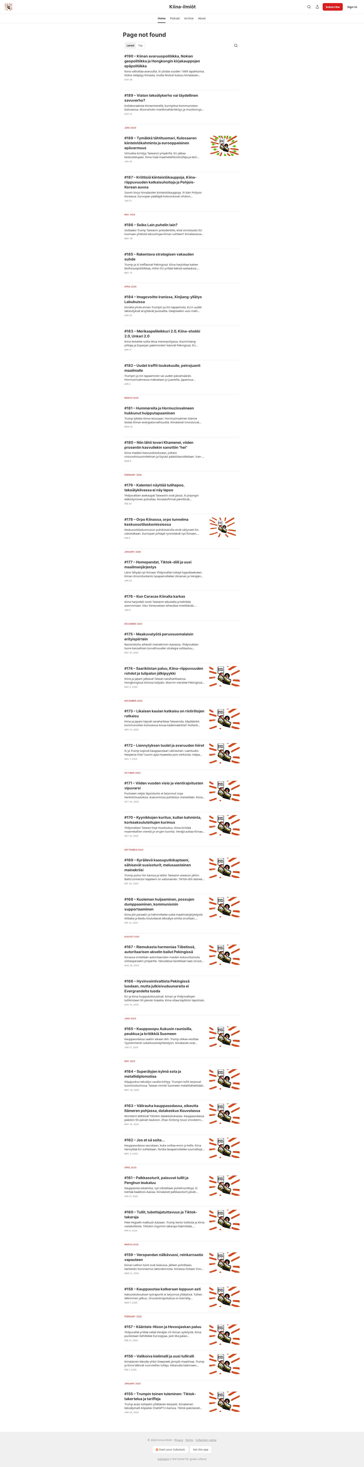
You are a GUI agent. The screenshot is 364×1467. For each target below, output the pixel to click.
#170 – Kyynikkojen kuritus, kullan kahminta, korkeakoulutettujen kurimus (162, 820)
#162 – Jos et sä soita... (144, 1140)
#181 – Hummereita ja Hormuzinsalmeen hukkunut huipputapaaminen (159, 410)
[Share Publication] (317, 7)
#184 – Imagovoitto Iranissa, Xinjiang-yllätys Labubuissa (163, 299)
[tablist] (134, 45)
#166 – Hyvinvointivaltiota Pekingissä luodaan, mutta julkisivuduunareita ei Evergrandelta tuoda (157, 986)
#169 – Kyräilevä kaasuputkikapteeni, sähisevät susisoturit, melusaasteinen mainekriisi (157, 865)
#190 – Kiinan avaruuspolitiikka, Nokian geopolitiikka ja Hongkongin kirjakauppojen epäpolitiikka (162, 61)
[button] (161, 18)
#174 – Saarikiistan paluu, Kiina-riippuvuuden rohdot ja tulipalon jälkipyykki (163, 671)
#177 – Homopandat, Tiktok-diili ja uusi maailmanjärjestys (157, 564)
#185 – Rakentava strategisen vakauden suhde (159, 256)
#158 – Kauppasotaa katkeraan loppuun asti (162, 1289)
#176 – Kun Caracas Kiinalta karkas (154, 596)
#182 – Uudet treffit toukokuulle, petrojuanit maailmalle (162, 368)
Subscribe (333, 7)
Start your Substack (172, 1449)
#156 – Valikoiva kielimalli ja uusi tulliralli (159, 1356)
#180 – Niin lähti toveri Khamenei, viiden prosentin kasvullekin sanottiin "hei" (158, 445)
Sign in (352, 7)
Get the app (200, 1449)
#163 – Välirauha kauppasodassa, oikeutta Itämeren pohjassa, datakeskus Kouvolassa (162, 1108)
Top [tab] (140, 45)
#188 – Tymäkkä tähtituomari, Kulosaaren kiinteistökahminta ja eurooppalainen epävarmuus (160, 143)
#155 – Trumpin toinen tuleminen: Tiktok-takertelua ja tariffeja (160, 1396)
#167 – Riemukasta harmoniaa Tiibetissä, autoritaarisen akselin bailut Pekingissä (159, 949)
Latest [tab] (130, 45)
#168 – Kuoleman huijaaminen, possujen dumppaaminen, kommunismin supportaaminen (159, 904)
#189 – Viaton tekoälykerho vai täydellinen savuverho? (161, 98)
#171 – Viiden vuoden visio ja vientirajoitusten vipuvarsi (163, 785)
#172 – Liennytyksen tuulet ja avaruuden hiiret (164, 745)
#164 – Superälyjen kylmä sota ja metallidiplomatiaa (152, 1074)
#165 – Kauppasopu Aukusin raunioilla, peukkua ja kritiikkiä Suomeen (158, 1031)
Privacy (178, 1440)
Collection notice (206, 1440)
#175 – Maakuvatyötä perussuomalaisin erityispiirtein (158, 636)
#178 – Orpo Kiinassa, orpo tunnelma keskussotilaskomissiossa (156, 522)
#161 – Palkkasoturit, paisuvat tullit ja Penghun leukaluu (156, 1180)
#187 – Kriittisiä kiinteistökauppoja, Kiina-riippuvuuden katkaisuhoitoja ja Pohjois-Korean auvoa (160, 182)
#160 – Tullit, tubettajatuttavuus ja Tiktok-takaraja (160, 1214)
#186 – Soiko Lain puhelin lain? (151, 225)
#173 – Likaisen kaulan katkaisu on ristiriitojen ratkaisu (164, 713)
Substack (163, 1459)
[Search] (309, 7)
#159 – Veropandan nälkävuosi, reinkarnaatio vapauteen (163, 1257)
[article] (182, 70)
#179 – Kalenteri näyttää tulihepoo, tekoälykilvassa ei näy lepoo (154, 487)
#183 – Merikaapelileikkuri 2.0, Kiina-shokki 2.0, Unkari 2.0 (162, 333)
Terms (189, 1440)
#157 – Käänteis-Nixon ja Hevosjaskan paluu (162, 1327)
